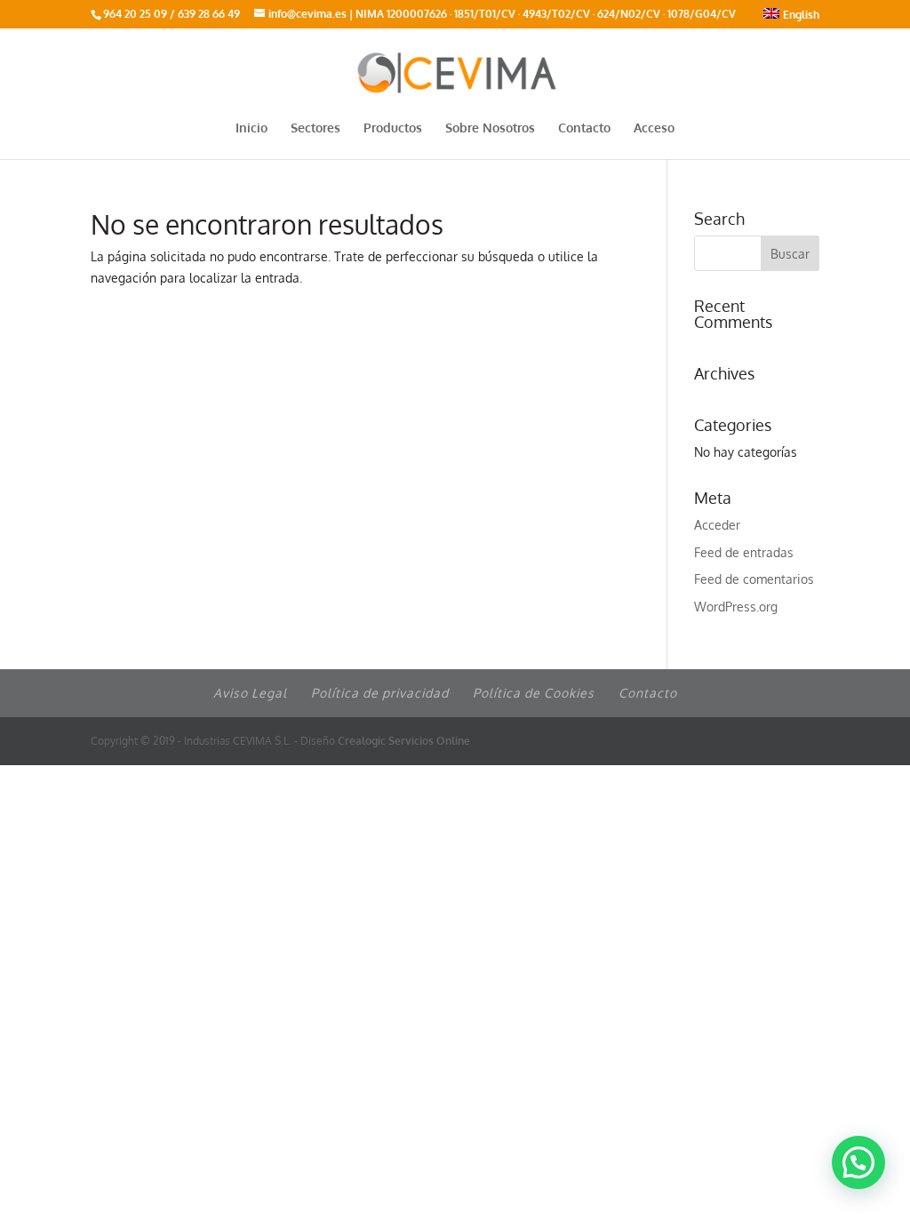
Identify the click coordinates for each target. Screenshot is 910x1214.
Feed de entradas (744, 552)
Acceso (654, 128)
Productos (392, 128)
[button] (858, 1162)
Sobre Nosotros (490, 128)
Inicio (251, 128)
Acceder (717, 524)
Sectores (315, 128)
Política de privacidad (380, 692)
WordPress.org (736, 606)
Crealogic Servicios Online (404, 740)
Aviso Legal (250, 692)
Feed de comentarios (754, 579)
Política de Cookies (534, 692)
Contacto (584, 128)
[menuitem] (791, 18)
